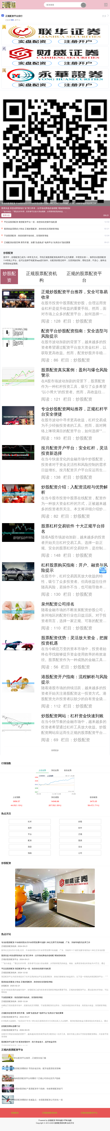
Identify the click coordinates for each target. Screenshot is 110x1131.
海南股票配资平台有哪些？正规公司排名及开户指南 (37, 1078)
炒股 (80, 821)
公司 (80, 853)
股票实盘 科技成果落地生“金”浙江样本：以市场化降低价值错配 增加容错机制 (35, 208)
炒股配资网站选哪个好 (10, 1026)
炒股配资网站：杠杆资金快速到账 (72, 715)
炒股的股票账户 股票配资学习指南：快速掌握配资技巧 (38, 1088)
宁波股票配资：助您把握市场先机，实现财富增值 (26, 235)
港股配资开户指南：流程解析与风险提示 (74, 679)
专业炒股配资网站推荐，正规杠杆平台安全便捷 (74, 411)
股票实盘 (6, 215)
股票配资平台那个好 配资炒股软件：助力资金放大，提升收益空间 (28, 1041)
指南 (30, 853)
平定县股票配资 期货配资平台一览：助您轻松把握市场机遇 (30, 221)
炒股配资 (15, 1112)
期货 (30, 846)
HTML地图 (67, 1120)
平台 (30, 834)
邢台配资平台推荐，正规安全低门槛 (30, 1057)
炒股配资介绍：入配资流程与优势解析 (74, 489)
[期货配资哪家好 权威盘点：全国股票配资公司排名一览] (8, 1099)
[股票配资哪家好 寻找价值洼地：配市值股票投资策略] (8, 1068)
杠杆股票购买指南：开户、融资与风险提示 (74, 567)
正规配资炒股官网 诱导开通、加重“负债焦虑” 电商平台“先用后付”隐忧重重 (37, 242)
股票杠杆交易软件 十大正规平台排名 (73, 528)
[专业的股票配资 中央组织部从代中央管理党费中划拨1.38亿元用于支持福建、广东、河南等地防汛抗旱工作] (55, 151)
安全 (80, 846)
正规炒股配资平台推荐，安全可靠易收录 (74, 294)
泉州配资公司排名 (57, 604)
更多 (104, 15)
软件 (80, 827)
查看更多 (55, 750)
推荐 (30, 827)
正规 (80, 834)
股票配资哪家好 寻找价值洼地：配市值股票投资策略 (37, 1068)
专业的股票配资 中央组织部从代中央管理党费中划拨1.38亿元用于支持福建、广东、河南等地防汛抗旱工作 (48, 203)
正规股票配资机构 (49, 1112)
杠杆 (30, 821)
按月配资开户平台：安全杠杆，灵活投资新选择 (74, 450)
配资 (30, 840)
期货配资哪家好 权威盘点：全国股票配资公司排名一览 (38, 1099)
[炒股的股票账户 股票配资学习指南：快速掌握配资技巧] (8, 1088)
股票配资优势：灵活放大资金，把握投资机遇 (74, 640)
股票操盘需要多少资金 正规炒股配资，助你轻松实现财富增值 (31, 228)
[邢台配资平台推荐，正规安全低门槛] (8, 1058)
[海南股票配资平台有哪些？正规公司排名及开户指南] (8, 1078)
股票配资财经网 (60, 1123)
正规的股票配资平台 (89, 1112)
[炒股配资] (9, 4)
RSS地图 (59, 1120)
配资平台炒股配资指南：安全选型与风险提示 (74, 333)
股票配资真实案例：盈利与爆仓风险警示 (74, 372)
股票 (80, 840)
